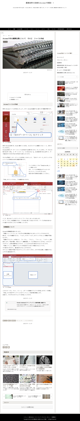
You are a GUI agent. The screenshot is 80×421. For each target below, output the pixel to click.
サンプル (5, 320)
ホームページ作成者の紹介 (63, 70)
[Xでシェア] (4, 347)
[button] (9, 347)
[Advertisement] (40, 18)
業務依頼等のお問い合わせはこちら (66, 72)
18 (64, 163)
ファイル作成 (24, 320)
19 (67, 163)
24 (61, 165)
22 (76, 163)
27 (70, 165)
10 (61, 161)
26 (67, 165)
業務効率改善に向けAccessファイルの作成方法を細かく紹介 (67, 66)
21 (73, 163)
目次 (26, 94)
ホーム (26, 417)
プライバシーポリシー (62, 60)
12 (67, 161)
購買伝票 (14, 320)
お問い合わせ (31, 417)
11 (64, 161)
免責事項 (59, 62)
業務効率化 (31, 320)
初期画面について (14, 99)
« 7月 (58, 171)
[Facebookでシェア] (6, 347)
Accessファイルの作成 (15, 97)
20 (70, 163)
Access (19, 320)
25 (64, 165)
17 (61, 163)
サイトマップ (60, 57)
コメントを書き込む (27, 407)
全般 (10, 320)
